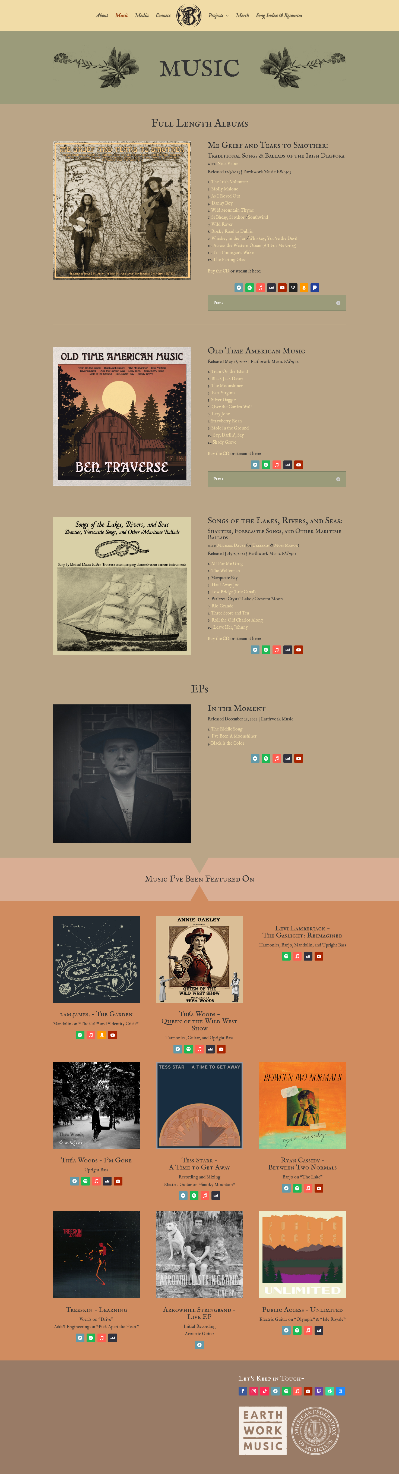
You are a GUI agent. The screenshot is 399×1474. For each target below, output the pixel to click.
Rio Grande (222, 606)
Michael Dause (231, 545)
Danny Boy (222, 203)
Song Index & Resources (279, 16)
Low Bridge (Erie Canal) (233, 592)
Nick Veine (227, 164)
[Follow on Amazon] (304, 287)
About (102, 16)
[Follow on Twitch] (319, 1391)
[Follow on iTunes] (260, 287)
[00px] (340, 1391)
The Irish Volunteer (229, 182)
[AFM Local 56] (315, 1454)
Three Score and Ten (230, 613)
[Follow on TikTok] (264, 1391)
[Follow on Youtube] (282, 287)
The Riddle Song (226, 729)
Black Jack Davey (227, 379)
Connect (163, 16)
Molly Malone (224, 189)
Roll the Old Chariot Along (237, 620)
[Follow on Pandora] (315, 287)
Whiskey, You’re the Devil (273, 239)
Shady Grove (224, 442)
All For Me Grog (227, 564)
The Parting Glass (229, 260)
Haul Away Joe (225, 585)
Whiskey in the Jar (228, 239)
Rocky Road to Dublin (232, 231)
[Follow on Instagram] (253, 1391)
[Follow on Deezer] (271, 287)
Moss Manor (286, 545)
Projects (215, 16)
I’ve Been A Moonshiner (233, 736)
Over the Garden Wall (231, 407)
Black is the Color (227, 743)
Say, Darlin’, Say (228, 435)
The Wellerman (225, 571)
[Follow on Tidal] (293, 287)
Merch (242, 16)
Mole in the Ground (230, 428)
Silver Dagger (223, 400)
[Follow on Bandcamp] (239, 287)
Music (121, 16)
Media (142, 16)
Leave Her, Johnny (230, 627)
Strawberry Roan (226, 421)
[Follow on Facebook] (243, 1391)
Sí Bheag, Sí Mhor (228, 217)
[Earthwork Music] (263, 1454)
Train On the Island (229, 372)
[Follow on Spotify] (249, 287)
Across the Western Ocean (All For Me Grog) (254, 246)
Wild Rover (222, 224)
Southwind (258, 217)
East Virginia (224, 393)
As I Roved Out (225, 196)
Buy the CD (218, 271)
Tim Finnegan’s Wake (233, 253)
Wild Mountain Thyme (232, 210)
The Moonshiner (227, 386)
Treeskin (260, 545)
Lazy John (220, 414)
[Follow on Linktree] (329, 1391)
